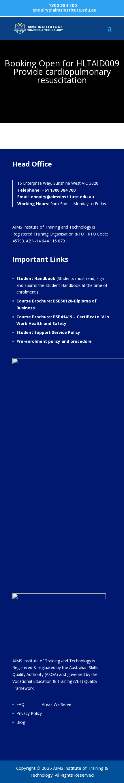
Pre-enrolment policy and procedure (54, 341)
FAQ (20, 704)
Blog (20, 722)
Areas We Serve (56, 704)
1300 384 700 (62, 5)
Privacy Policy (29, 713)
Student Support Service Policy (48, 332)
